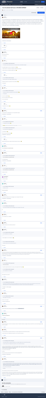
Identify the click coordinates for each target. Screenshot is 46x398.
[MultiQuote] (2, 43)
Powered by (41, 396)
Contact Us (3, 396)
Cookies (6, 396)
